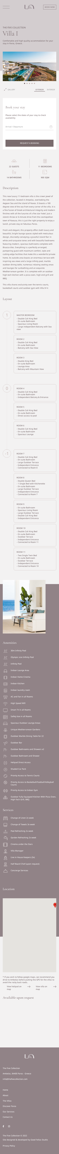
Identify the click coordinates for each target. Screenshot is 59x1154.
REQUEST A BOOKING (29, 143)
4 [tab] (32, 83)
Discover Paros (9, 1106)
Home (5, 1090)
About (5, 1095)
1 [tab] (24, 83)
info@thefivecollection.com (15, 1079)
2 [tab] (27, 83)
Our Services (8, 1111)
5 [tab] (34, 83)
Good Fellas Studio (39, 1139)
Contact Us (8, 1117)
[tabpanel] (29, 66)
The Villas (7, 1100)
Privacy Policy (9, 1145)
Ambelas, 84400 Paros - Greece (17, 1073)
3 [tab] (29, 83)
